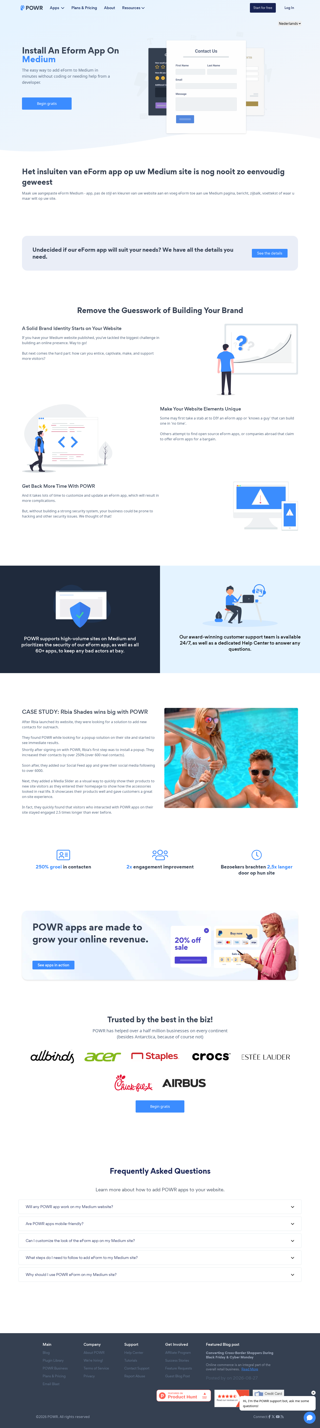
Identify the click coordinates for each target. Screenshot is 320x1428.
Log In (289, 7)
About (109, 7)
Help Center (255, 643)
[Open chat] (310, 1418)
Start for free (262, 7)
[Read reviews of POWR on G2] (231, 1398)
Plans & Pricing (84, 7)
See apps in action (53, 965)
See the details (269, 253)
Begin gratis (47, 103)
